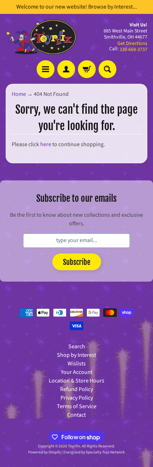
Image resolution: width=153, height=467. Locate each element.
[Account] (66, 69)
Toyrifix (74, 446)
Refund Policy (76, 389)
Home (19, 94)
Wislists (77, 364)
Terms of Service (76, 406)
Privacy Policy (76, 398)
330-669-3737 (133, 49)
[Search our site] (107, 69)
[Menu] (45, 69)
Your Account (77, 372)
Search (76, 346)
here (45, 144)
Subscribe (76, 262)
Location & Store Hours (76, 381)
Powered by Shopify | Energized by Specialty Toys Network (76, 452)
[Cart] (87, 69)
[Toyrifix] (41, 37)
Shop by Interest (76, 355)
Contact (76, 415)
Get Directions (132, 43)
